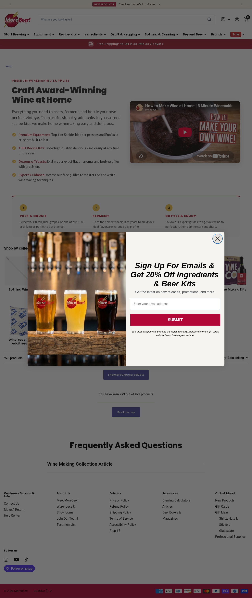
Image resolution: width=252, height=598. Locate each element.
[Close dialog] (217, 239)
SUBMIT (175, 320)
